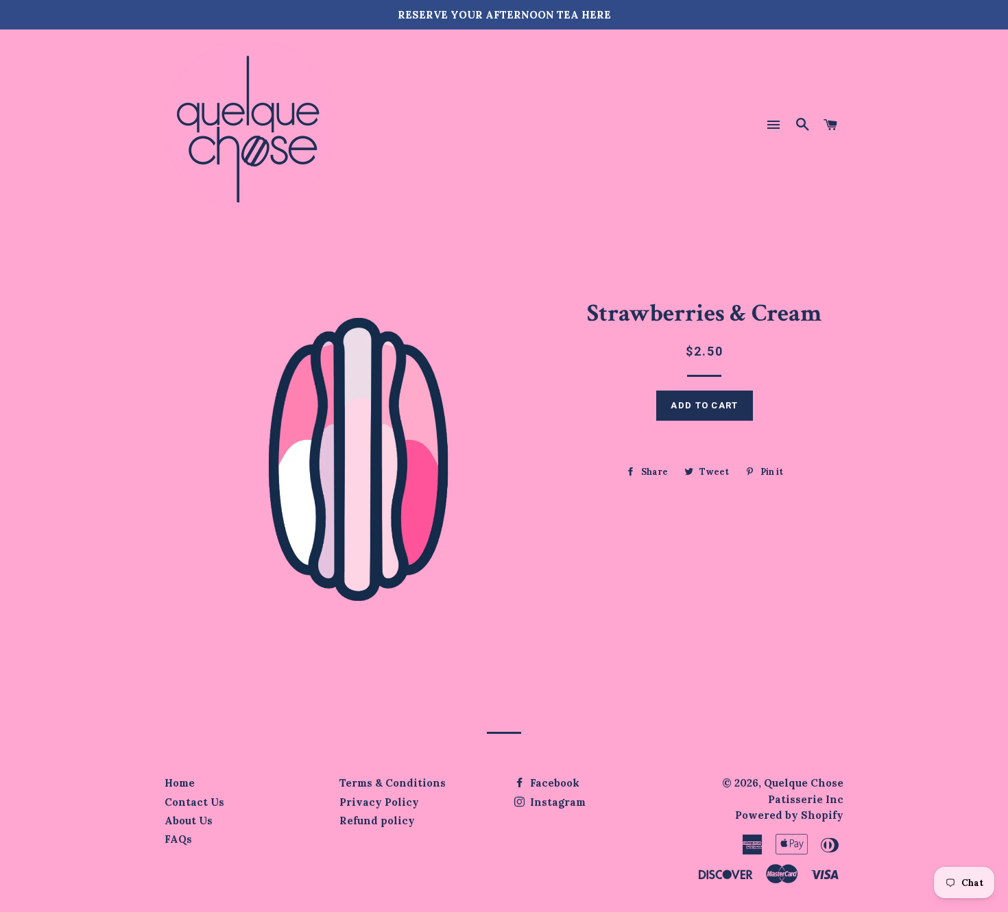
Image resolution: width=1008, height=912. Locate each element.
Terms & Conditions (392, 782)
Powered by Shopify (789, 815)
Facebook (553, 782)
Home (180, 782)
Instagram (556, 802)
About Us (189, 820)
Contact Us (194, 802)
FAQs (178, 839)
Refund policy (377, 820)
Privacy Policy (379, 802)
